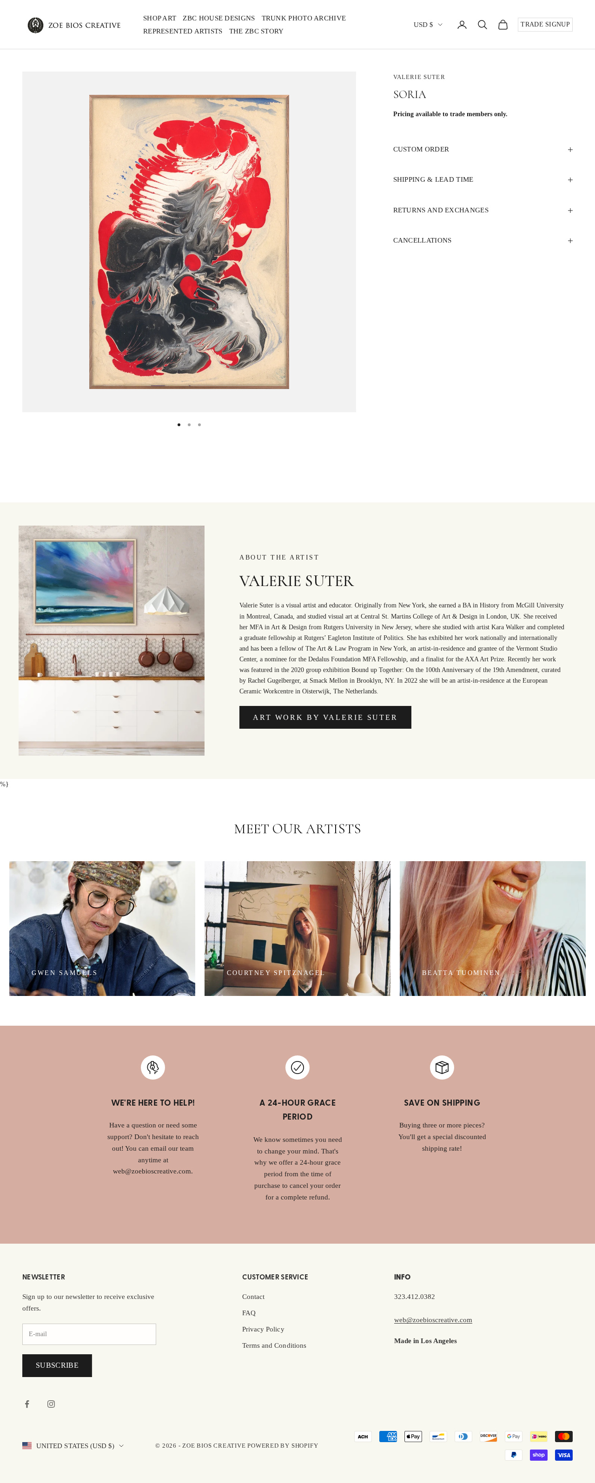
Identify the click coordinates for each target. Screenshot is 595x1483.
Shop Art (159, 18)
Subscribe (57, 1365)
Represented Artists (183, 31)
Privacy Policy (263, 1329)
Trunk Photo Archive (304, 18)
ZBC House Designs (219, 18)
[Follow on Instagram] (51, 1404)
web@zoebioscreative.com (433, 1320)
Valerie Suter (419, 76)
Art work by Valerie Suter (325, 717)
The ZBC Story (256, 31)
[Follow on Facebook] (27, 1404)
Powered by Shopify (282, 1445)
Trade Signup (545, 24)
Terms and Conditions (274, 1345)
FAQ (249, 1313)
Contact (253, 1296)
